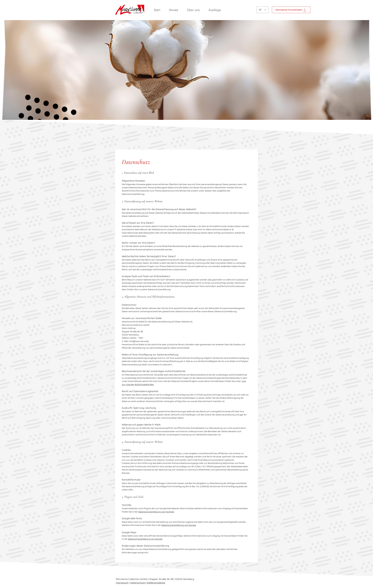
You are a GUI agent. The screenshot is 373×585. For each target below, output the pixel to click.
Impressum (122, 583)
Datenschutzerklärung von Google (178, 525)
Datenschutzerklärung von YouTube (156, 512)
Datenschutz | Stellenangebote (147, 583)
